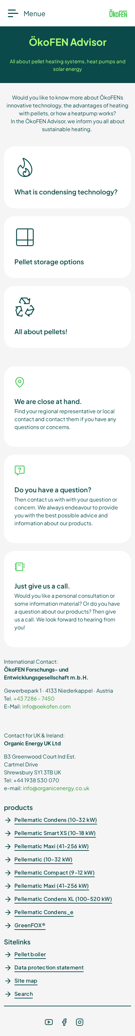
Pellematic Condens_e (43, 911)
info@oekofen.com (46, 706)
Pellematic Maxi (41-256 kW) (51, 846)
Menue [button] (35, 13)
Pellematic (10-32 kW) (43, 859)
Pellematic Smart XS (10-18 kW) (55, 832)
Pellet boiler (30, 954)
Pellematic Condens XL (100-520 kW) (63, 898)
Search (23, 993)
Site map (26, 980)
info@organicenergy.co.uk (56, 788)
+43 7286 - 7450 (34, 698)
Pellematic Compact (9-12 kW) (54, 872)
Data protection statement (49, 967)
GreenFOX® (30, 925)
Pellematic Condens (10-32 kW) (55, 819)
